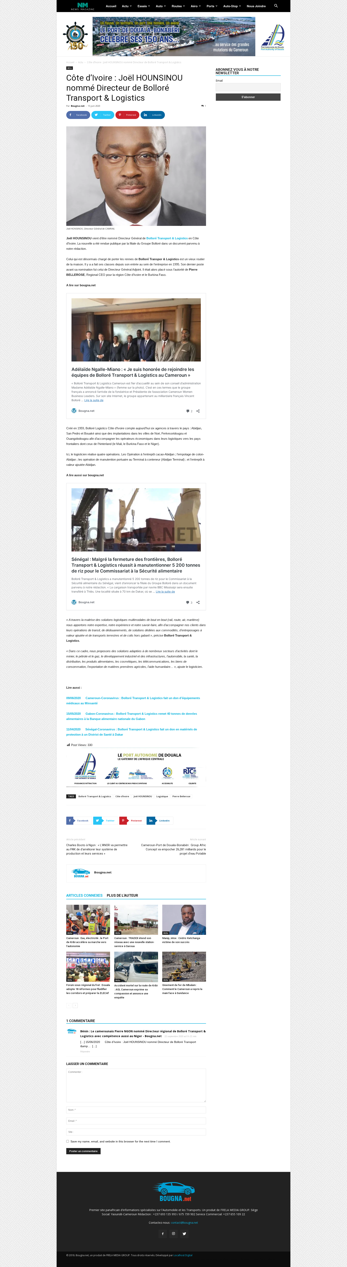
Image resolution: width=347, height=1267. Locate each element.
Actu (125, 6)
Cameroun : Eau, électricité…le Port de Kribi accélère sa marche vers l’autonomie (87, 942)
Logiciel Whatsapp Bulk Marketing (198, 1259)
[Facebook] (163, 1234)
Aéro (194, 6)
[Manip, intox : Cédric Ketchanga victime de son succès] (184, 920)
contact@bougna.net (184, 1222)
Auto (159, 6)
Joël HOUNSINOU (143, 796)
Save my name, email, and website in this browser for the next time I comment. (120, 1141)
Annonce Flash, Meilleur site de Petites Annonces (148, 1259)
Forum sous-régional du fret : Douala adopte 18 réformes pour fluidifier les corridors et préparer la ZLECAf (88, 989)
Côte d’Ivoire (122, 796)
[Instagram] (173, 1234)
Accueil (111, 6)
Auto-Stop (230, 6)
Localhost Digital (183, 1255)
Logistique (162, 796)
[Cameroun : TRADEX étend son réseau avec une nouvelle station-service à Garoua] (136, 920)
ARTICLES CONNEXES (84, 895)
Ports (210, 6)
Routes (177, 6)
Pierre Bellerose (181, 796)
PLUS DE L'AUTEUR (122, 895)
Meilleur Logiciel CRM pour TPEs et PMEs (242, 1259)
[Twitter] (184, 1234)
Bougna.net (78, 105)
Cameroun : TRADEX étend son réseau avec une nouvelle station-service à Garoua (134, 942)
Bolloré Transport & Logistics (95, 796)
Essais (142, 6)
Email (219, 80)
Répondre (85, 1051)
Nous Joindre (256, 6)
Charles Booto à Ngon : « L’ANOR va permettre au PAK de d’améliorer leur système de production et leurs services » (97, 849)
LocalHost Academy (88, 1259)
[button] (276, 6)
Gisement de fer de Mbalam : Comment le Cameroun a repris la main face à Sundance (182, 989)
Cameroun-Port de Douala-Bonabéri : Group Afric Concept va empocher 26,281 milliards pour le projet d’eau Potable (173, 849)
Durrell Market (110, 1259)
